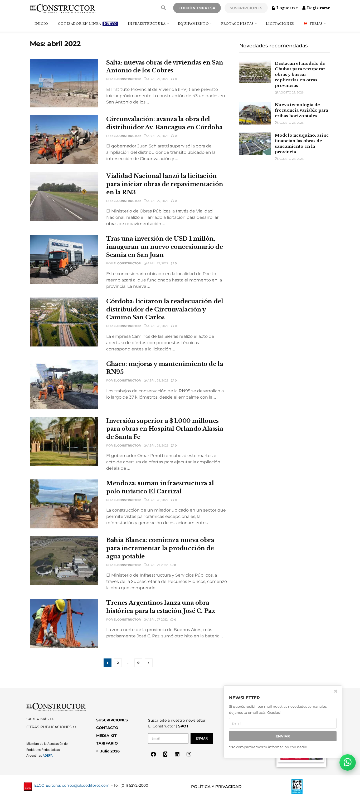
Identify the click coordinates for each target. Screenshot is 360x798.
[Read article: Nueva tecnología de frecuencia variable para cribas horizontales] (255, 113)
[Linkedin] (177, 754)
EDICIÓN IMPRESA (197, 8)
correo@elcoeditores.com (86, 785)
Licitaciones (280, 24)
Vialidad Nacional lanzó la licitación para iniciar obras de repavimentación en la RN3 (164, 184)
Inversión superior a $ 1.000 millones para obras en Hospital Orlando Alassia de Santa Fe (164, 429)
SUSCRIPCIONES (246, 8)
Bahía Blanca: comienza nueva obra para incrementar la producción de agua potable (160, 548)
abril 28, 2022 (157, 326)
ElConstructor (127, 79)
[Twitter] (165, 754)
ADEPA (48, 755)
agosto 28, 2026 (291, 92)
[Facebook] (153, 754)
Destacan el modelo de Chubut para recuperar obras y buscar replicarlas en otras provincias (300, 74)
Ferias (316, 24)
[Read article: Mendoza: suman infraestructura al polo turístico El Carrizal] (64, 503)
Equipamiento (193, 24)
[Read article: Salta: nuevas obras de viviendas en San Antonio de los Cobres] (64, 83)
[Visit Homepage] (62, 8)
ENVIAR (283, 736)
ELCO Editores (47, 785)
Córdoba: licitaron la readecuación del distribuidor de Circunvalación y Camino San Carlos (164, 309)
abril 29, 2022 (157, 79)
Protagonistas (237, 24)
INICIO (41, 24)
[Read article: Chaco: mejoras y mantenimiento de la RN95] (64, 384)
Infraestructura (147, 24)
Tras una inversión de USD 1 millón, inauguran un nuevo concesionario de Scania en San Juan (164, 247)
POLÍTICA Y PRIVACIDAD (216, 786)
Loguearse (286, 8)
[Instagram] (189, 754)
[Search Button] (163, 7)
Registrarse (318, 8)
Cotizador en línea (87, 24)
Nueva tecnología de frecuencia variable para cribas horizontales (301, 110)
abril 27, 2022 (157, 565)
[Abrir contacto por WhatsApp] (347, 762)
